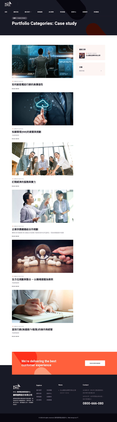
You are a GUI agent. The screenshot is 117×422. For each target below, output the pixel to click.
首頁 (6, 12)
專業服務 (39, 12)
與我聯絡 (96, 12)
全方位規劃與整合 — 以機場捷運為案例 (32, 279)
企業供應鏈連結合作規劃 (25, 229)
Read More (15, 88)
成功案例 (51, 12)
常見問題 (62, 12)
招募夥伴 (85, 12)
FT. (77, 417)
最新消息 (16, 12)
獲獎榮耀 (81, 71)
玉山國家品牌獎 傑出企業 (68, 390)
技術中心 (73, 12)
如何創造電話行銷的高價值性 (27, 84)
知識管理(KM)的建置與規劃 (26, 131)
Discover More (95, 363)
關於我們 (27, 12)
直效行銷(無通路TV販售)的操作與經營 (32, 329)
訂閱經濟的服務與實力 (24, 182)
